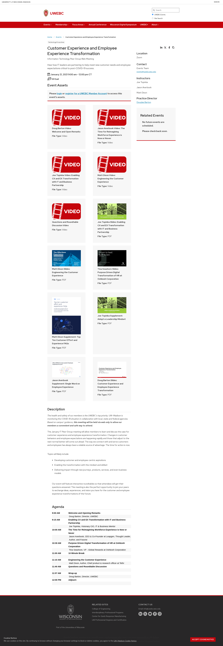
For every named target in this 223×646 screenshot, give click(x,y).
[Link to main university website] (70, 620)
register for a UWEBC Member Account (86, 93)
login (59, 93)
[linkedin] (140, 614)
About (154, 24)
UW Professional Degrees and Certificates (109, 620)
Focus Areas (77, 24)
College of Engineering (101, 609)
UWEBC (57, 13)
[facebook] (155, 614)
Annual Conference (98, 24)
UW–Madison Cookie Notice (125, 641)
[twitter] (145, 614)
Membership (61, 24)
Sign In (216, 2)
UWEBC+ (144, 24)
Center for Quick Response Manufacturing (109, 616)
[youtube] (150, 614)
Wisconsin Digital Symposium (123, 24)
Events (47, 24)
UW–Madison (16, 2)
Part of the (70, 627)
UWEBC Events (159, 15)
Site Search (158, 18)
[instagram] (160, 614)
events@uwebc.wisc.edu (146, 71)
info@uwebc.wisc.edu (152, 609)
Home (49, 37)
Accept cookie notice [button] (203, 639)
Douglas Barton (144, 102)
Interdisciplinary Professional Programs (107, 612)
